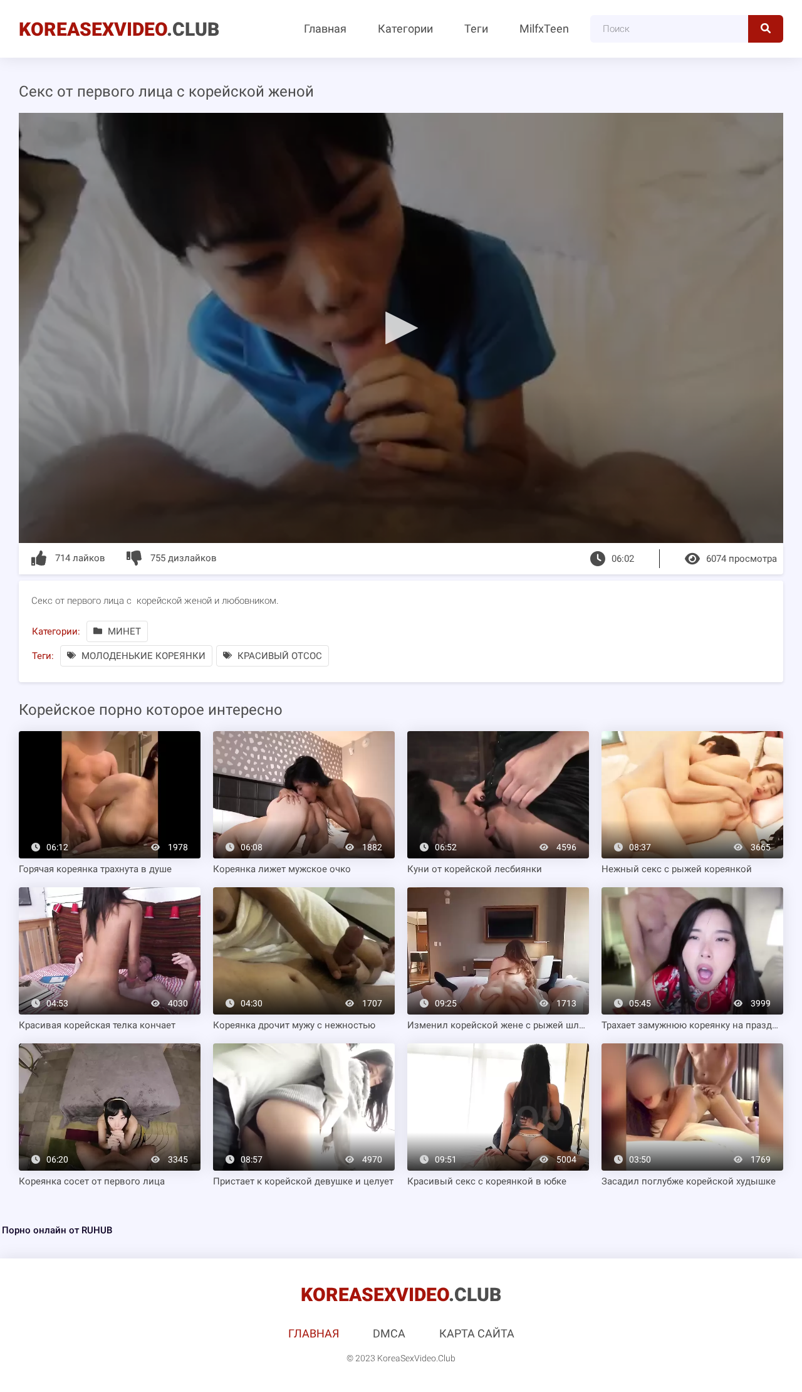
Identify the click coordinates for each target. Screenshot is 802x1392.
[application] (401, 328)
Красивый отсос (278, 656)
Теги (476, 28)
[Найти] (765, 29)
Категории (405, 28)
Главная (325, 28)
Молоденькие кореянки (142, 656)
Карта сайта (476, 1333)
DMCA (389, 1333)
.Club (119, 29)
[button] (401, 327)
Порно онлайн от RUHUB (57, 1230)
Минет (123, 631)
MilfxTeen (544, 28)
